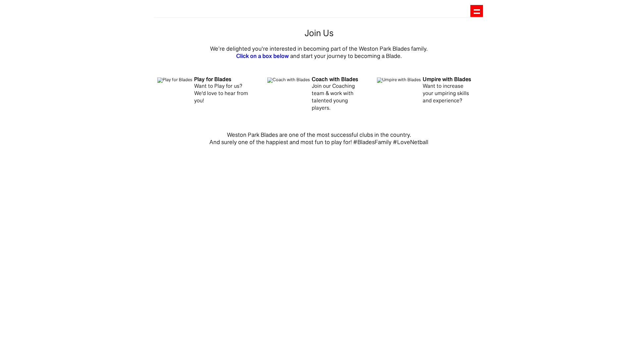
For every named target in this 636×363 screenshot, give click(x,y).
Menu (476, 11)
